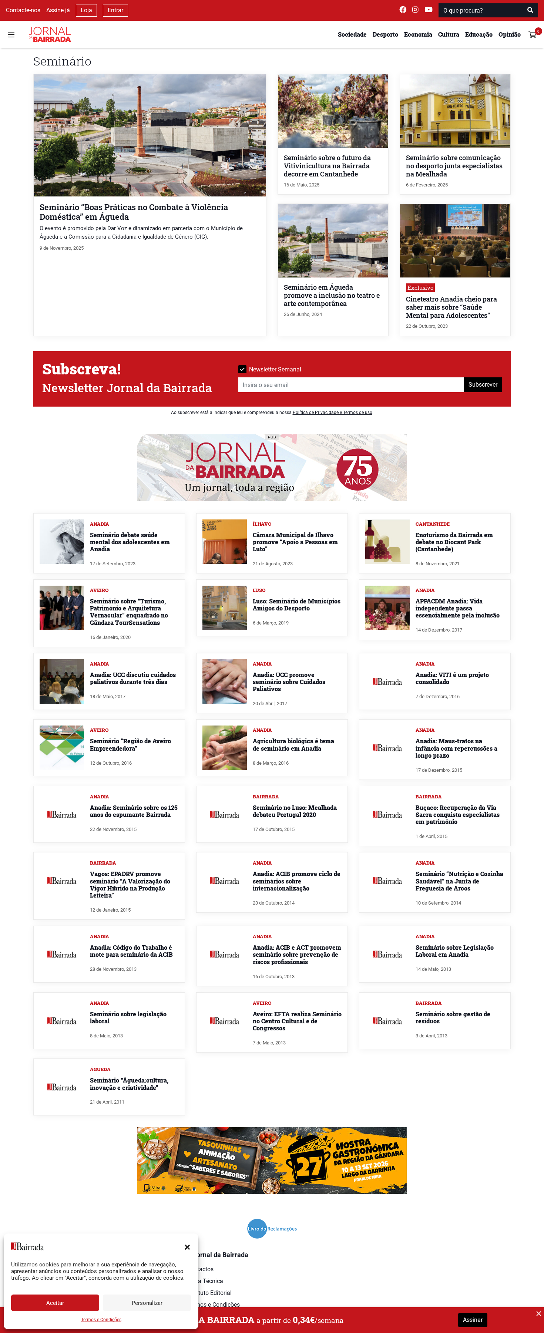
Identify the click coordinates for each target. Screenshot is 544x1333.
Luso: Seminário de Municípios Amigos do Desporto (296, 604)
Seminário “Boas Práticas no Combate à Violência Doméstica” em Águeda (134, 212)
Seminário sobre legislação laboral (128, 1017)
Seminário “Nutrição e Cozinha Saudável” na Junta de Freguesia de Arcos (459, 881)
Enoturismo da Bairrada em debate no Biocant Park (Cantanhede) (454, 542)
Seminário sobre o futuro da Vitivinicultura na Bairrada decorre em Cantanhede (327, 166)
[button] (187, 1246)
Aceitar (55, 1303)
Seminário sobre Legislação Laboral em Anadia (455, 950)
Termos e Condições (101, 1319)
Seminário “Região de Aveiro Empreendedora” (130, 744)
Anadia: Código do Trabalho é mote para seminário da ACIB (131, 950)
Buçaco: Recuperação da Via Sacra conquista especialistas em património (458, 814)
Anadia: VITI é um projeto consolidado (452, 678)
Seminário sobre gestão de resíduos (453, 1017)
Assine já (58, 10)
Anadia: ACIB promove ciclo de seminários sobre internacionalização (296, 881)
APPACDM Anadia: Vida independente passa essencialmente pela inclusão (458, 608)
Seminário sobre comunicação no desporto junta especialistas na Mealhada (454, 166)
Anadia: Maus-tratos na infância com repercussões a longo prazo (456, 748)
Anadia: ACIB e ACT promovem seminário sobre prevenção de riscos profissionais (297, 954)
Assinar (473, 1319)
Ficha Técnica (205, 1281)
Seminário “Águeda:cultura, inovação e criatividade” (129, 1083)
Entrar (115, 10)
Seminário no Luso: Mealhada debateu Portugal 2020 (295, 811)
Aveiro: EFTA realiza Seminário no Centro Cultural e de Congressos (297, 1021)
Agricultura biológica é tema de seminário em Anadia (293, 744)
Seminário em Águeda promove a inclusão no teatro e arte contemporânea (332, 295)
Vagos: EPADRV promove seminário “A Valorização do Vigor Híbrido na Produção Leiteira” (130, 884)
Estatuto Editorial (209, 1292)
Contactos (200, 1269)
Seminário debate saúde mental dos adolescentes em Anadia (130, 542)
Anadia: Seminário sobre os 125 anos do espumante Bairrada (134, 811)
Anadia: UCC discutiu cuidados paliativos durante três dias (133, 678)
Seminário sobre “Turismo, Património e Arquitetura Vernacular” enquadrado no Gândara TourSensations (129, 611)
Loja (86, 10)
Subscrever (483, 384)
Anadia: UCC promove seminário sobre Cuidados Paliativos (289, 682)
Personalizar (147, 1303)
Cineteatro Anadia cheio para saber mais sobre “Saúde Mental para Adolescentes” (451, 307)
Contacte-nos (23, 10)
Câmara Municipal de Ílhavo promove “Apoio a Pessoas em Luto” (295, 542)
